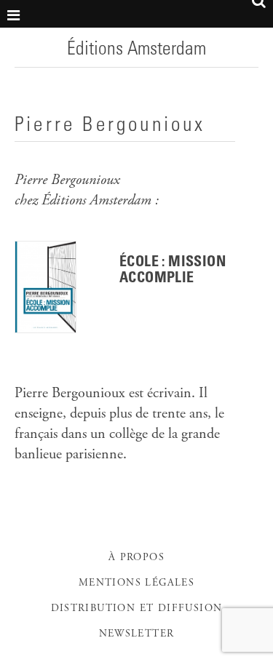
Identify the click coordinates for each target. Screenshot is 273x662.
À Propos (136, 558)
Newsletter (137, 634)
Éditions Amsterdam (136, 50)
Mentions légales (136, 583)
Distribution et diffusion (137, 609)
